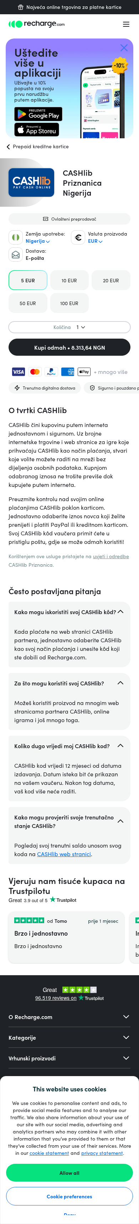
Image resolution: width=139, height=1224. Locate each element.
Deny (70, 1214)
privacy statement (102, 1153)
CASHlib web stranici (64, 854)
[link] (38, 114)
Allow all (69, 1172)
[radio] (28, 280)
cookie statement (49, 1153)
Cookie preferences (69, 1196)
